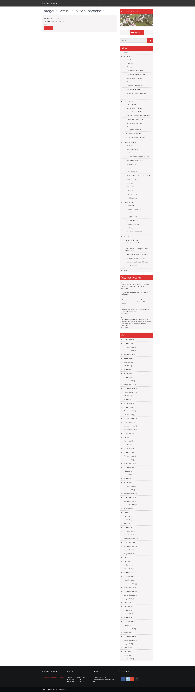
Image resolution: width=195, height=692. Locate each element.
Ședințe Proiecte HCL (134, 112)
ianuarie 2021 (128, 535)
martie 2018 (128, 659)
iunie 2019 (127, 606)
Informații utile (110, 3)
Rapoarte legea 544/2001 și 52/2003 (138, 175)
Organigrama (131, 67)
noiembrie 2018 (129, 632)
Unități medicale (132, 217)
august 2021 (128, 508)
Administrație (83, 3)
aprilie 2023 (128, 448)
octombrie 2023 (129, 426)
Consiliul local (123, 3)
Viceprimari (130, 63)
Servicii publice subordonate (136, 93)
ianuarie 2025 (128, 381)
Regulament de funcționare (136, 74)
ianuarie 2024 (128, 415)
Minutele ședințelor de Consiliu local (139, 115)
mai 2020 (127, 565)
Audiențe (130, 153)
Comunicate (134, 3)
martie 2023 (128, 452)
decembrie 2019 (129, 584)
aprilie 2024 (128, 403)
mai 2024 (127, 399)
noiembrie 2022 (129, 463)
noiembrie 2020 (129, 542)
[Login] (137, 679)
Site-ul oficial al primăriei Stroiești (53, 677)
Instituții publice (132, 213)
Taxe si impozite (132, 194)
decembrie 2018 (129, 629)
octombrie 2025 (129, 354)
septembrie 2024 (129, 392)
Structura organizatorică (135, 70)
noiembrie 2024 (129, 384)
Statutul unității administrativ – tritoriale (139, 243)
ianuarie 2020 (128, 580)
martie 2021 (128, 527)
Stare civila (130, 187)
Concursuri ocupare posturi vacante (138, 156)
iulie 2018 (127, 647)
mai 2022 (127, 478)
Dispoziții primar (132, 164)
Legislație (130, 228)
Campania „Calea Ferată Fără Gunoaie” (137, 292)
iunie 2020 (127, 561)
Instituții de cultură (133, 224)
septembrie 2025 (129, 358)
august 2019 (128, 599)
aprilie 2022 (128, 482)
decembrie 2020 (129, 538)
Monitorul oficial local (131, 240)
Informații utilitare (135, 133)
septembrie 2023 (129, 430)
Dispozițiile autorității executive (137, 258)
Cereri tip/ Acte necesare (135, 85)
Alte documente (132, 266)
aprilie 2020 (128, 569)
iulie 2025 (127, 366)
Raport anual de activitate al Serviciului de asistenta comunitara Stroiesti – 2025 (136, 301)
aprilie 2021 (127, 523)
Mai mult (48, 28)
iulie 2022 (127, 471)
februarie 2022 (129, 486)
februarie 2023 (129, 456)
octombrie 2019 (129, 591)
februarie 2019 (128, 621)
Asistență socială (132, 149)
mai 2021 (127, 520)
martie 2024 (128, 407)
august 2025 (128, 362)
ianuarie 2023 (128, 460)
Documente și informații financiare (138, 262)
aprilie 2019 (127, 614)
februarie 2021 (128, 531)
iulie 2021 (127, 512)
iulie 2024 (127, 396)
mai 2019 (127, 610)
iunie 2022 (127, 475)
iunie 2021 (127, 516)
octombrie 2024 (129, 388)
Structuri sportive (132, 220)
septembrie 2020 (130, 550)
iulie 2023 (127, 437)
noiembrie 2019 (129, 587)
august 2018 (128, 644)
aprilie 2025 (128, 373)
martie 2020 (128, 572)
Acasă (75, 3)
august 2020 (128, 554)
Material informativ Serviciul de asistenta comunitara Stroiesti (135, 311)
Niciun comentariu (58, 21)
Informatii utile (129, 202)
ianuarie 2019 (128, 625)
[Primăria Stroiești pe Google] (132, 679)
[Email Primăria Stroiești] (128, 679)
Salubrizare (130, 183)
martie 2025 (128, 377)
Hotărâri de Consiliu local (135, 119)
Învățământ (130, 205)
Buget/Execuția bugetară (135, 160)
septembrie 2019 (129, 595)
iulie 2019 (127, 602)
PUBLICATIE (51, 18)
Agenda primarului (135, 129)
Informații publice (96, 3)
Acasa (126, 53)
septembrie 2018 (129, 640)
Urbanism (130, 190)
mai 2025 (127, 369)
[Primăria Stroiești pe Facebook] (123, 679)
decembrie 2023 (129, 418)
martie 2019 (128, 617)
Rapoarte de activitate (134, 123)
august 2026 (128, 339)
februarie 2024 (129, 411)
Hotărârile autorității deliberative (137, 254)
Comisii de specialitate (134, 78)
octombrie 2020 (129, 546)
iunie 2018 (127, 651)
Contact (144, 3)
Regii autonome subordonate (136, 97)
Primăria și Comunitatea (137, 137)
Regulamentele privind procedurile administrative (136, 250)
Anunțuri (129, 145)
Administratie (128, 56)
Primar (129, 59)
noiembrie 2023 (129, 422)
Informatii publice (130, 142)
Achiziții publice (132, 198)
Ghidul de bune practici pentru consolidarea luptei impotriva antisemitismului (136, 285)
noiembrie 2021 (129, 497)
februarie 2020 (129, 576)
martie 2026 (128, 343)
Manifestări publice (133, 172)
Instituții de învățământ (134, 209)
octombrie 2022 (129, 467)
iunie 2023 (127, 441)
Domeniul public (132, 179)
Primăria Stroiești (49, 3)
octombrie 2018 (129, 636)
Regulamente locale (133, 89)
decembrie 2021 (129, 493)
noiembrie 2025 (129, 351)
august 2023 (128, 433)
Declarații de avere (133, 82)
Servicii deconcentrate (134, 232)
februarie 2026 (129, 347)
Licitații (129, 168)
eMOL (150, 3)
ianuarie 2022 (128, 490)
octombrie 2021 (129, 501)
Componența (131, 104)
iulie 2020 (127, 557)
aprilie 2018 (128, 655)
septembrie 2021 (129, 505)
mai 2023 (127, 445)
